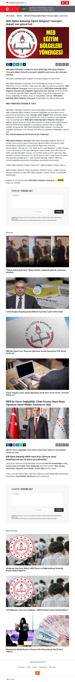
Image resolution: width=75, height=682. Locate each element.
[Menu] (62, 3)
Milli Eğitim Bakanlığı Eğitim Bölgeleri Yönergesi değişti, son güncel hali (46, 16)
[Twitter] (10, 64)
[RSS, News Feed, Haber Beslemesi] (37, 673)
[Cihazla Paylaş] (24, 64)
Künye (28, 667)
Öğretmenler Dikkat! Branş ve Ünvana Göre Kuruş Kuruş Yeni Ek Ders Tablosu (41, 9)
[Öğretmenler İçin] (16, 3)
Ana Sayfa (11, 16)
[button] (60, 64)
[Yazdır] (57, 64)
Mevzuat (19, 16)
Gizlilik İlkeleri (43, 667)
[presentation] (12, 9)
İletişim (35, 667)
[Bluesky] (14, 64)
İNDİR (61, 180)
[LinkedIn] (17, 64)
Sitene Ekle (52, 667)
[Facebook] (7, 64)
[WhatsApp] (20, 64)
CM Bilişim (12, 679)
